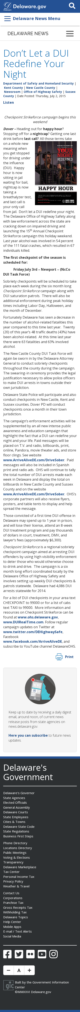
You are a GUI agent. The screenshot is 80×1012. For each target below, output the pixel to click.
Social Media (12, 936)
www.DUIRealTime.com (23, 622)
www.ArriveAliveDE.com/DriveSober (33, 460)
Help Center (12, 922)
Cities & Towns (14, 821)
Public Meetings (14, 852)
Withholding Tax (15, 912)
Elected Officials (15, 802)
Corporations (12, 898)
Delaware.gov (41, 992)
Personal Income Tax (18, 876)
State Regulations (16, 831)
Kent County (13, 88)
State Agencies (14, 798)
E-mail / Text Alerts (17, 931)
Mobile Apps (12, 926)
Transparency (13, 862)
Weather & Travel (16, 886)
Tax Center (11, 872)
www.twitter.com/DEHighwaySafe (33, 632)
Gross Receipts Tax (17, 907)
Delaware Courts (15, 812)
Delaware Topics (15, 917)
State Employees (15, 817)
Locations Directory (17, 848)
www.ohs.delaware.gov (38, 617)
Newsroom (12, 92)
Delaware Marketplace (19, 867)
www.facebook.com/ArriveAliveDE (32, 641)
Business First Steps (18, 836)
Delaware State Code (19, 826)
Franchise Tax (13, 902)
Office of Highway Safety (43, 92)
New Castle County (40, 88)
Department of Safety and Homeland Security (38, 83)
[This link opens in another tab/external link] (7, 6)
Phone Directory (15, 843)
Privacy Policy (13, 881)
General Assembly (16, 807)
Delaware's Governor (19, 793)
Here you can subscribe (28, 735)
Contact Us (11, 893)
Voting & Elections (16, 857)
